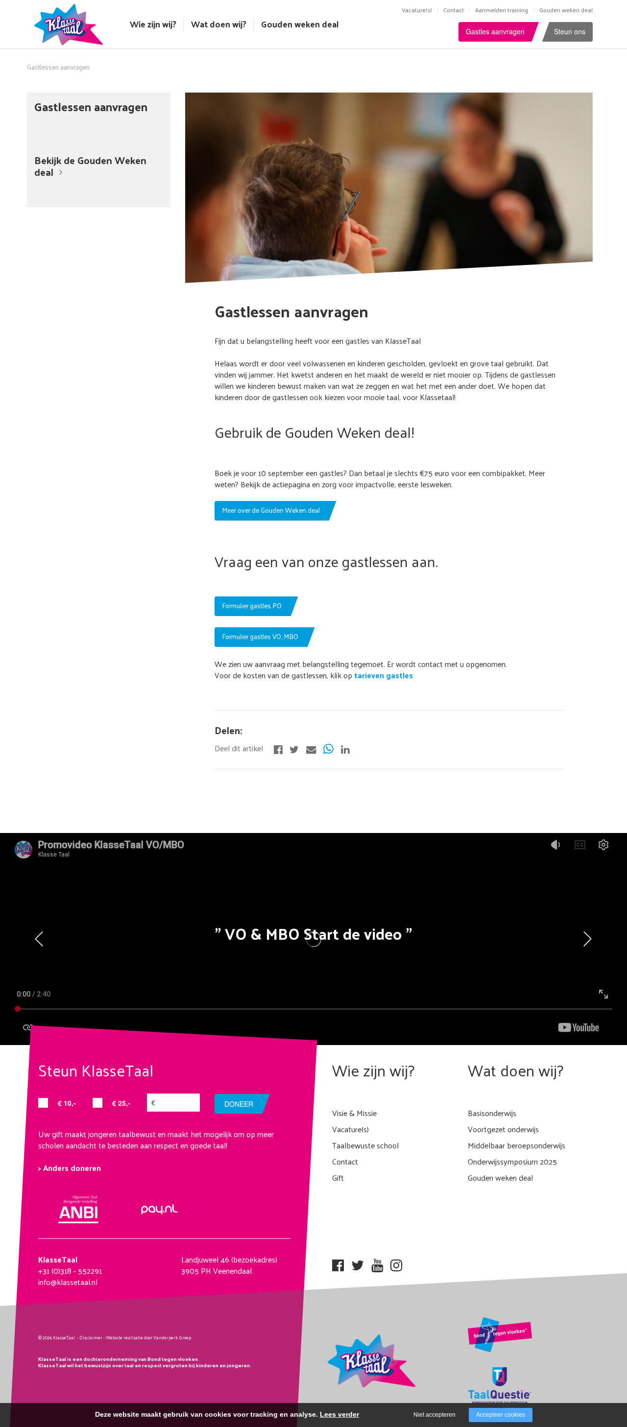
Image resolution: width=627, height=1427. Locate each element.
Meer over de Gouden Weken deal (271, 510)
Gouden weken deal (566, 9)
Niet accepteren (434, 1414)
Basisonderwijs (492, 1113)
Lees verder (339, 1414)
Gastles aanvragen (495, 31)
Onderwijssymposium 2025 (512, 1161)
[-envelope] (311, 748)
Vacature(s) (417, 9)
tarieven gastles (382, 675)
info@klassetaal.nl (67, 1282)
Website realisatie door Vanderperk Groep (148, 1337)
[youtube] (377, 1262)
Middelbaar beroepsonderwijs (516, 1145)
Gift (338, 1177)
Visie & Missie (354, 1113)
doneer (238, 1104)
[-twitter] (294, 748)
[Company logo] (71, 23)
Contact (453, 9)
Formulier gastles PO (252, 605)
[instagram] (396, 1262)
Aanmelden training (501, 9)
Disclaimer (90, 1337)
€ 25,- (121, 1103)
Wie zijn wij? (153, 24)
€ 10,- (67, 1103)
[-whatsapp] (328, 748)
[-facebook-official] (278, 748)
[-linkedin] (345, 748)
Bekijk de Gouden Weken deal (90, 166)
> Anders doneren (69, 1168)
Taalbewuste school (365, 1145)
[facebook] (338, 1262)
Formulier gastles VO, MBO (260, 636)
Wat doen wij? (218, 24)
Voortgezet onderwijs (503, 1129)
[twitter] (357, 1262)
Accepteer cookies (500, 1414)
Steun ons (569, 31)
